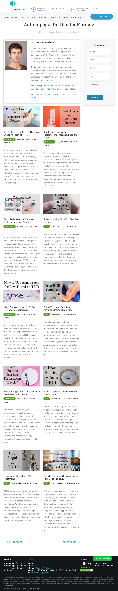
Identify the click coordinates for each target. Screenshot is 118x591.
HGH (46, 226)
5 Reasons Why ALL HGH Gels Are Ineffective (60, 220)
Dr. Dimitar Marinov (70, 226)
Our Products (9, 570)
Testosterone (9, 139)
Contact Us (33, 565)
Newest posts (14, 542)
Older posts (69, 542)
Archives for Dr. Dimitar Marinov (59, 32)
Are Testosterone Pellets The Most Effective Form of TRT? (21, 133)
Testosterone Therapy (13, 568)
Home (41, 32)
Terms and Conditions (105, 565)
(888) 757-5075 (42, 568)
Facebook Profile (38, 94)
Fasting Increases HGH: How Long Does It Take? (61, 393)
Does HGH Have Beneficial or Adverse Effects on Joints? (58, 308)
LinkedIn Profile (54, 94)
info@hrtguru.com (42, 572)
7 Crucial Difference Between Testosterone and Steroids (18, 220)
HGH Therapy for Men (13, 563)
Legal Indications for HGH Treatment (17, 477)
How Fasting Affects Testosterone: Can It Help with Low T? (21, 393)
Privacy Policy (101, 563)
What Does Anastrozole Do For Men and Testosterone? (19, 308)
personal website (49, 85)
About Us (32, 563)
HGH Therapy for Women (14, 565)
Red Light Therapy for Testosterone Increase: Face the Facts (60, 135)
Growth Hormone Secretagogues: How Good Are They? (61, 477)
